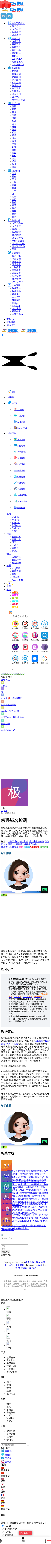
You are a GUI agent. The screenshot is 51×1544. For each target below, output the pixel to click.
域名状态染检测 (36, 841)
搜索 (3, 1300)
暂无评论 (7, 1229)
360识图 (16, 577)
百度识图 (16, 571)
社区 (12, 1300)
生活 (16, 1300)
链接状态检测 (30, 844)
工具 (7, 1300)
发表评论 (5, 1252)
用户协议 (8, 1265)
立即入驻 (5, 680)
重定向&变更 (10, 1529)
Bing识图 (16, 568)
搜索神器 (44, 847)
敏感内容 (8, 1535)
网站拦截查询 (16, 844)
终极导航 (29, 1262)
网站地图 (40, 1262)
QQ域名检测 (22, 841)
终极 (40, 1265)
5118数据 (39, 1041)
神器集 (12, 397)
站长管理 (4, 813)
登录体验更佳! (25, 1533)
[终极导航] (19, 332)
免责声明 (19, 1265)
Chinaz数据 (12, 1044)
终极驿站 (34, 847)
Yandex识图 (17, 580)
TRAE (27, 847)
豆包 (21, 847)
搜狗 (14, 574)
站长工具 (11, 813)
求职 (20, 1300)
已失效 (7, 1526)
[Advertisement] (25, 755)
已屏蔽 (7, 1532)
